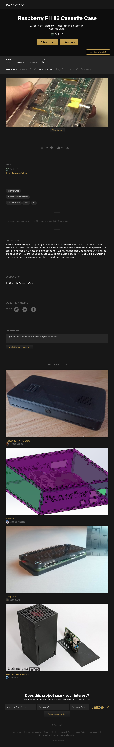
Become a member (33, 699)
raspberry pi (13, 203)
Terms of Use (65, 732)
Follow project (47, 42)
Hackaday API (95, 732)
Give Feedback (50, 732)
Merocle (14, 677)
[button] (106, 4)
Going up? (58, 725)
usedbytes (15, 599)
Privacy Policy (80, 732)
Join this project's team (17, 173)
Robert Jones (16, 443)
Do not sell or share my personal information (57, 735)
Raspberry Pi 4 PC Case (18, 440)
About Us (17, 732)
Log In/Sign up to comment (19, 346)
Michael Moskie (17, 521)
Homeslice (11, 518)
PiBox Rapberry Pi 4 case (18, 674)
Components (46, 69)
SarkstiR (59, 34)
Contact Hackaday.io (32, 732)
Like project (69, 42)
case (26, 203)
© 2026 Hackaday (57, 740)
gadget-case (12, 596)
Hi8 (34, 203)
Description (11, 69)
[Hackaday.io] (14, 4)
